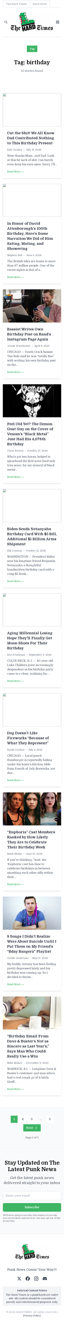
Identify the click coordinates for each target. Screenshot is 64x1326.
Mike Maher (14, 1062)
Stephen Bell (14, 255)
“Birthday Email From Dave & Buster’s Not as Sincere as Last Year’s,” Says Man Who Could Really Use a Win (28, 1046)
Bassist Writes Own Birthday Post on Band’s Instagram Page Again (29, 334)
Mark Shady (14, 853)
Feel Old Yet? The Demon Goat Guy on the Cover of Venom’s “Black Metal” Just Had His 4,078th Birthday (30, 434)
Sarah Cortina (15, 749)
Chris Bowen (15, 450)
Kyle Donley (14, 149)
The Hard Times (16, 4)
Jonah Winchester (18, 345)
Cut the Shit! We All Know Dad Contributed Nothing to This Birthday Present (30, 138)
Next (29, 1127)
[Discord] (45, 1278)
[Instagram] (36, 1278)
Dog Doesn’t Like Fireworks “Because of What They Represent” (28, 738)
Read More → (15, 171)
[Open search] (6, 22)
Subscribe (32, 1207)
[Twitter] (19, 1278)
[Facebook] (28, 1278)
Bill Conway (14, 550)
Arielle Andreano (18, 958)
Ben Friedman (16, 654)
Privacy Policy (32, 1315)
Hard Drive (40, 4)
